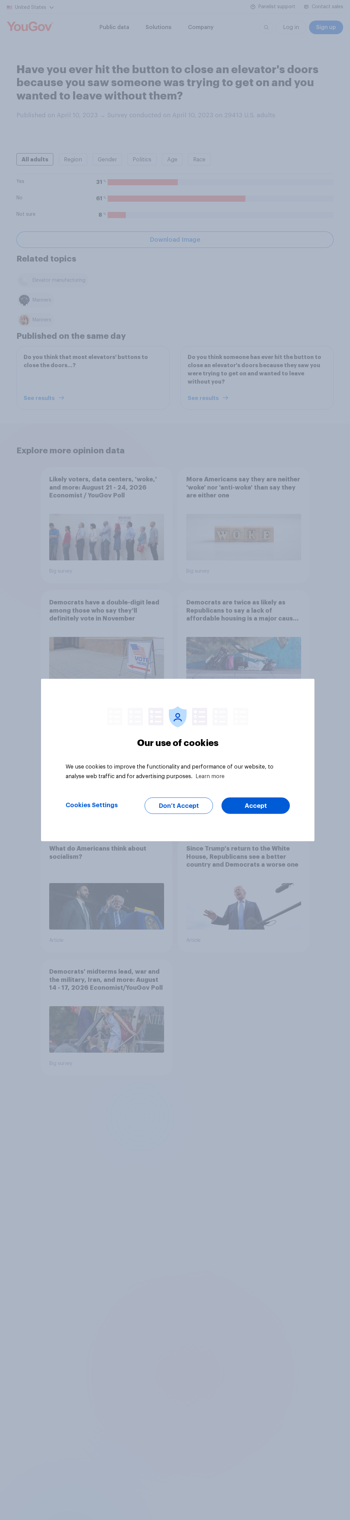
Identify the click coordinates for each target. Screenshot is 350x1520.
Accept (256, 806)
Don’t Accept (179, 806)
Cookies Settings (92, 805)
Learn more (210, 776)
